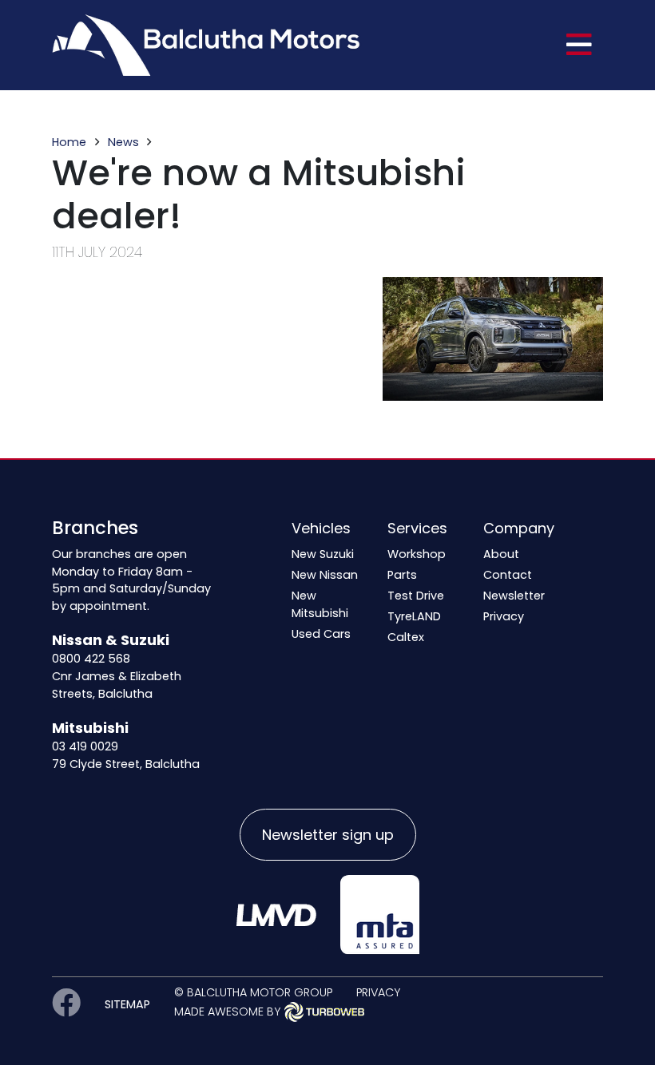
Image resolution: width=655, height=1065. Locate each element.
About (501, 554)
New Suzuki (323, 554)
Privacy (503, 616)
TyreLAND (414, 616)
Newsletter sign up (328, 835)
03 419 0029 (85, 746)
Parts (402, 575)
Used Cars (321, 634)
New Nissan (325, 575)
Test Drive (415, 596)
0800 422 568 (91, 659)
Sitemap (127, 1004)
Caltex (405, 637)
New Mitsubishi (320, 604)
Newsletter (514, 596)
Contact (507, 575)
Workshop (416, 554)
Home (69, 142)
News (123, 142)
